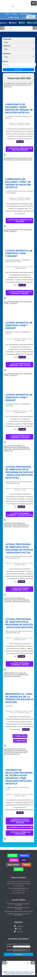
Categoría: (6, 46)
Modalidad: (7, 53)
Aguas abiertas (13, 864)
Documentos (25, 17)
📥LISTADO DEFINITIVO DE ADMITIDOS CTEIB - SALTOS (19, 364)
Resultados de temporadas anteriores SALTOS (18, 911)
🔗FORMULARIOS (20, 736)
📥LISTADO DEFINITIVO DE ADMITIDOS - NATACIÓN (20, 436)
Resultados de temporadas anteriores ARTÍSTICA (18, 908)
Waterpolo (24, 855)
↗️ (5, 154)
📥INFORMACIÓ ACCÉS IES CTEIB (20, 827)
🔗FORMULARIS (20, 741)
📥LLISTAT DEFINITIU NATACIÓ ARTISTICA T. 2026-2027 (19, 292)
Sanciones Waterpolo (25, 14)
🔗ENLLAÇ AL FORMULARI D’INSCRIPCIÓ (20, 833)
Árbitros (15, 14)
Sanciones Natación (13, 17)
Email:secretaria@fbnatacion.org (18, 888)
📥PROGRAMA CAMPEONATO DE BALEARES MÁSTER (19, 149)
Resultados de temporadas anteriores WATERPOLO (18, 914)
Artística (14, 860)
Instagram (20, 926)
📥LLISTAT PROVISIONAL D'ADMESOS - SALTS (19, 589)
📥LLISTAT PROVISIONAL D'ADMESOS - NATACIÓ (19, 664)
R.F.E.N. (8, 14)
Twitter (20, 929)
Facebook (20, 931)
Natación (12, 855)
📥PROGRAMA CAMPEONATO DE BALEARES (19, 220)
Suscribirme (18, 954)
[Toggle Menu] (34, 3)
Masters (26, 864)
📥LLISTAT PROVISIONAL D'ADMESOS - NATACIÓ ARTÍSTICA (20, 514)
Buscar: (6, 61)
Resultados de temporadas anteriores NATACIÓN (18, 904)
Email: (9, 950)
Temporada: (7, 39)
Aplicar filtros (18, 69)
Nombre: (9, 946)
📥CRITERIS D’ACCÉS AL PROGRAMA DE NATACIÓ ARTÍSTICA (20, 821)
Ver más (20, 141)
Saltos (24, 860)
